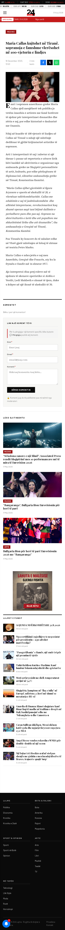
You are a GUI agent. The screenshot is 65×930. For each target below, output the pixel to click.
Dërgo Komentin (21, 390)
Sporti (6, 845)
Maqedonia (40, 828)
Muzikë (38, 861)
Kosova (38, 818)
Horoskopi (8, 909)
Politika (6, 807)
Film (37, 850)
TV (36, 871)
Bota (37, 807)
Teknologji (7, 888)
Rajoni (38, 823)
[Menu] (5, 12)
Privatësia (50, 922)
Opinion (6, 855)
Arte (6, 547)
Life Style (7, 893)
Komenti (11, 366)
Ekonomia (7, 812)
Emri (9, 342)
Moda (5, 898)
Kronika (6, 818)
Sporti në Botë (9, 850)
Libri (37, 855)
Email (10, 354)
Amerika (38, 812)
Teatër (38, 866)
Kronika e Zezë (10, 823)
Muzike (11, 32)
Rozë (5, 903)
